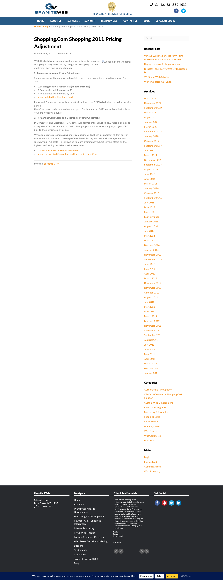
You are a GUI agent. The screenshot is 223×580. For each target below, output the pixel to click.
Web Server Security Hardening (91, 541)
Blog (45, 26)
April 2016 (149, 179)
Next (146, 551)
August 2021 (151, 117)
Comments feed (152, 467)
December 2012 (152, 283)
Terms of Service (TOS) (86, 559)
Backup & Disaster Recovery (89, 537)
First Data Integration (155, 407)
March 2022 (150, 112)
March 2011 (150, 363)
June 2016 (149, 174)
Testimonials (80, 550)
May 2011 (149, 354)
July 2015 (149, 202)
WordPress (150, 440)
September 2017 (153, 146)
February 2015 (152, 217)
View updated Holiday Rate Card (55, 97)
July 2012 (149, 302)
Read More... (117, 542)
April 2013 (149, 274)
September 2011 (153, 335)
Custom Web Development (158, 403)
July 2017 (149, 150)
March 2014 (150, 240)
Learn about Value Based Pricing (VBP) (58, 150)
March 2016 (150, 184)
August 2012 (151, 297)
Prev (116, 551)
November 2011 (152, 326)
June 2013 (149, 264)
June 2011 (149, 349)
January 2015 (151, 221)
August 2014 (151, 226)
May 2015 (149, 207)
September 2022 (153, 108)
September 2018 (153, 131)
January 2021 (151, 122)
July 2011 (149, 345)
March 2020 (150, 127)
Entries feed (150, 462)
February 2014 (152, 245)
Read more (119, 528)
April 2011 (149, 359)
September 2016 (153, 165)
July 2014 (149, 231)
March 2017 (150, 155)
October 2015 (151, 193)
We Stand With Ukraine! (157, 77)
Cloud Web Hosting (84, 533)
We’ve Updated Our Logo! (158, 82)
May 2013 (149, 269)
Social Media (151, 421)
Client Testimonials (125, 493)
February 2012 (152, 321)
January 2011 (151, 373)
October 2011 (151, 330)
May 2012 (149, 307)
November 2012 (152, 288)
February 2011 (152, 368)
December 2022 (152, 103)
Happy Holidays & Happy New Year (162, 64)
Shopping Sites (51, 164)
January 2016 (151, 188)
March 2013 (150, 278)
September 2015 (153, 198)
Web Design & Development (89, 516)
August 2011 (151, 340)
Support (78, 546)
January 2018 (151, 136)
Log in (147, 457)
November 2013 (152, 255)
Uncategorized (152, 426)
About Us (79, 504)
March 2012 (150, 316)
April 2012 (149, 311)
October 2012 (151, 293)
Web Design (150, 431)
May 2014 (149, 236)
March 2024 (150, 98)
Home (37, 26)
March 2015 (150, 212)
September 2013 (153, 259)
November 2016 (152, 160)
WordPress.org (152, 471)
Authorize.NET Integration (158, 390)
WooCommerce (152, 436)
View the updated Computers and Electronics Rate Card (67, 154)
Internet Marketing (84, 528)
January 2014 (151, 250)
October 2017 (151, 141)
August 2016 (151, 169)
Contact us (80, 554)
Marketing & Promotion (156, 412)
